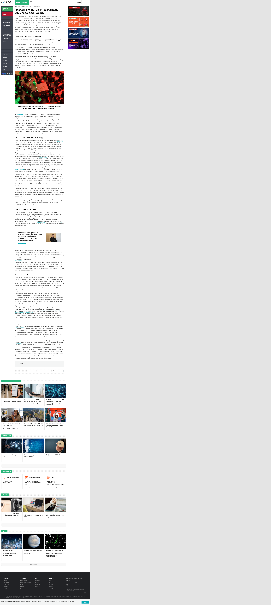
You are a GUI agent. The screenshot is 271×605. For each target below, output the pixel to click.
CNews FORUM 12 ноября (6, 9)
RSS (69, 580)
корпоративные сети (51, 146)
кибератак (60, 140)
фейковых (29, 303)
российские (42, 194)
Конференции (23, 580)
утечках (61, 349)
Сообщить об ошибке (73, 584)
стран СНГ (19, 342)
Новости (6, 580)
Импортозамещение (7, 41)
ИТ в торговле (6, 54)
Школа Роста (6, 18)
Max (50, 580)
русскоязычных (20, 326)
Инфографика (6, 69)
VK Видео (51, 584)
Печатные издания (24, 590)
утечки (50, 51)
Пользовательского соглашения (9, 603)
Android (52, 293)
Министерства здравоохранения (24, 311)
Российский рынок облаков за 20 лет (7, 21)
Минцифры (37, 313)
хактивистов (57, 214)
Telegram (51, 588)
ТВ (20, 588)
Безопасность (6, 44)
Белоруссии (55, 308)
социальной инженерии (36, 297)
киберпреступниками (57, 49)
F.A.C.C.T (61, 43)
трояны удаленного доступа (47, 301)
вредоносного (43, 156)
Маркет (21, 584)
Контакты (37, 586)
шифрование (18, 259)
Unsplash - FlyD (60, 102)
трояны (28, 164)
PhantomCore (22, 184)
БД (59, 51)
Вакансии (37, 584)
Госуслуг (57, 309)
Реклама (37, 582)
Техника (22, 586)
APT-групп (29, 216)
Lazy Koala (43, 184)
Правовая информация (74, 586)
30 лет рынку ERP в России (7, 26)
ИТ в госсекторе (6, 48)
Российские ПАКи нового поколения (7, 35)
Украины (24, 338)
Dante (16, 184)
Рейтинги (5, 66)
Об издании (38, 580)
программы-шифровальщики (30, 219)
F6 (58, 41)
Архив (5, 588)
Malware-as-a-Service (48, 155)
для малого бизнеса (57, 199)
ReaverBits (29, 184)
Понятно (85, 602)
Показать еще (33, 465)
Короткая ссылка (58, 371)
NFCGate (17, 319)
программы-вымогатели (40, 51)
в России (48, 308)
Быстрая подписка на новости (75, 578)
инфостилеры (18, 168)
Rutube (51, 586)
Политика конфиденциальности (76, 582)
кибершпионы (41, 221)
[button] (83, 2)
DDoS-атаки (56, 258)
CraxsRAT (17, 309)
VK (50, 582)
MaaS (56, 155)
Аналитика (6, 582)
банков (39, 317)
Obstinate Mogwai (51, 184)
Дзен (50, 590)
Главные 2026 (7, 30)
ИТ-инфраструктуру (35, 330)
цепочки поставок (21, 142)
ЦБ (53, 313)
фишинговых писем (20, 164)
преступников (54, 202)
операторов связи (20, 315)
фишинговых (53, 153)
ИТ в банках (5, 51)
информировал (19, 169)
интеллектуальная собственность (37, 129)
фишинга (26, 297)
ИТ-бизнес (5, 63)
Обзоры (6, 586)
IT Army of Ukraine (27, 266)
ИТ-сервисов (42, 122)
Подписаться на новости (44, 371)
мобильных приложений (47, 309)
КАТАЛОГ (79, 2)
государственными (39, 49)
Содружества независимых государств (31, 279)
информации (21, 114)
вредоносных (47, 297)
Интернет (5, 60)
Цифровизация (21, 2)
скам (48, 277)
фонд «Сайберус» (19, 133)
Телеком (5, 57)
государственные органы (39, 218)
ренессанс (31, 41)
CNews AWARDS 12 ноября (6, 13)
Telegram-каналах (36, 223)
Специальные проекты (25, 582)
